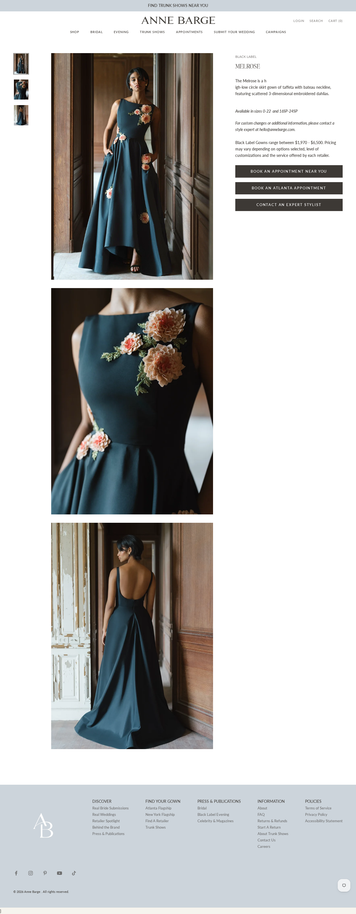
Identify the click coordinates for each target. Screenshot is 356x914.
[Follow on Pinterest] (45, 873)
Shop (75, 32)
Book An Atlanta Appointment (289, 188)
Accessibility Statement (324, 821)
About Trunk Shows (273, 833)
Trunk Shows (152, 32)
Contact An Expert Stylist (289, 205)
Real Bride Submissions (110, 808)
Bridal (96, 32)
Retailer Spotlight (106, 821)
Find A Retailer (157, 821)
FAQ (261, 814)
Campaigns (276, 32)
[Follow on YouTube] (59, 873)
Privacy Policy (316, 814)
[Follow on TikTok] (74, 873)
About (262, 808)
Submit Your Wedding (234, 32)
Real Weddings (104, 814)
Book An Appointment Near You (289, 171)
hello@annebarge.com (277, 129)
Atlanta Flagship (158, 808)
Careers (264, 846)
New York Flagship (160, 814)
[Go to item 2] (21, 89)
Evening (121, 32)
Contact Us (267, 840)
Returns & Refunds (272, 821)
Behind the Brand (106, 827)
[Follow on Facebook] (16, 873)
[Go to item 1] (21, 63)
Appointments (189, 32)
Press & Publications (108, 833)
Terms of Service (318, 808)
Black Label (245, 57)
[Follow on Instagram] (30, 873)
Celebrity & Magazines (215, 821)
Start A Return (269, 827)
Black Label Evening (213, 814)
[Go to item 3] (21, 115)
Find (152, 5)
